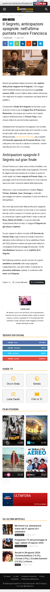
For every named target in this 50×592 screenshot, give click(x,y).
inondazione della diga (24, 137)
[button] (46, 9)
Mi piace (42, 342)
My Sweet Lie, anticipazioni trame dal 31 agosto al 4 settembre (28, 528)
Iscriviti (42, 359)
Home (5, 15)
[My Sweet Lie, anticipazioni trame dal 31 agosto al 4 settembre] (8, 529)
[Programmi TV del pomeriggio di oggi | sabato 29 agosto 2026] (8, 543)
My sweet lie (19, 535)
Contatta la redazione (29, 576)
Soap (11, 15)
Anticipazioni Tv (21, 546)
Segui (43, 348)
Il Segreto (19, 15)
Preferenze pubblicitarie (30, 579)
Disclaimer (15, 579)
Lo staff (16, 576)
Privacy (41, 576)
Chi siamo (7, 576)
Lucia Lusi (8, 38)
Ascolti (18, 565)
